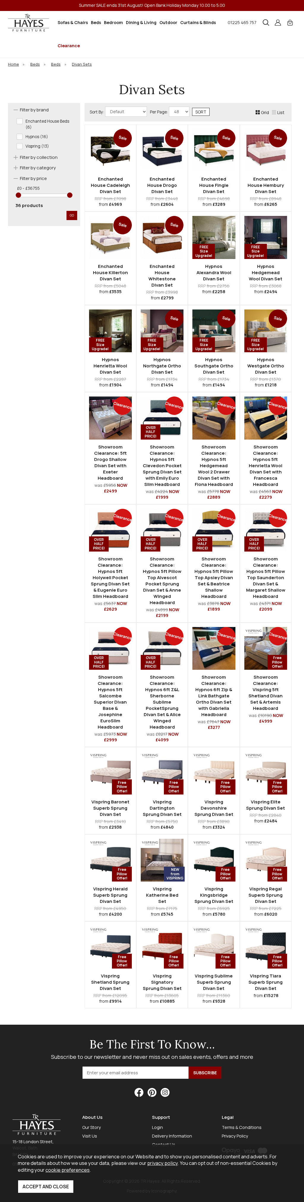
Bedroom (113, 22)
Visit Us (89, 1136)
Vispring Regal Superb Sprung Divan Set (265, 895)
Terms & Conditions (242, 1127)
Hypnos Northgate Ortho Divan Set (162, 365)
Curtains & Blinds (198, 22)
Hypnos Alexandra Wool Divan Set (214, 272)
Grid (265, 112)
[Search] (266, 22)
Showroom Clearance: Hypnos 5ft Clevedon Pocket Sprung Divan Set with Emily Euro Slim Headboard (162, 465)
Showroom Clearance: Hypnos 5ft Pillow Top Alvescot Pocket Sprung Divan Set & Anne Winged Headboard (162, 581)
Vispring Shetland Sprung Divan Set (110, 982)
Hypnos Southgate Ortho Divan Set (213, 365)
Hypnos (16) (37, 136)
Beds (96, 22)
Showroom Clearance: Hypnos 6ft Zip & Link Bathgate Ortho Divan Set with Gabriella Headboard (213, 696)
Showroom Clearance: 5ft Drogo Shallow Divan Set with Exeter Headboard (110, 462)
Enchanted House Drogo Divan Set (162, 185)
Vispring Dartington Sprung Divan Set (162, 808)
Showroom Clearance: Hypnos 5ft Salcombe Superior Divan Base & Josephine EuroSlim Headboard (110, 702)
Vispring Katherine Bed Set (162, 895)
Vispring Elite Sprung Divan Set (265, 805)
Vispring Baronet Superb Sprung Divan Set (110, 808)
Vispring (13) (37, 146)
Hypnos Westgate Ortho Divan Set (265, 365)
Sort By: (97, 112)
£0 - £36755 (28, 188)
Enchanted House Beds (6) (47, 124)
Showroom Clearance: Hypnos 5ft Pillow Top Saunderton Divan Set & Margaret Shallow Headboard (265, 577)
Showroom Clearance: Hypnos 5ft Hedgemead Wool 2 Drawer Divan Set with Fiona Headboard (214, 465)
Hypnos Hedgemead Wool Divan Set (265, 272)
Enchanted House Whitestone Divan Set (162, 275)
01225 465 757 (242, 22)
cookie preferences (67, 1169)
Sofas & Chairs (73, 22)
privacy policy (162, 1163)
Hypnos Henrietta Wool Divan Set (110, 365)
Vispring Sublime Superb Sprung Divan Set (214, 982)
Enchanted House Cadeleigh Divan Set (110, 185)
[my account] (278, 22)
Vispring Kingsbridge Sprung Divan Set (213, 895)
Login (157, 1127)
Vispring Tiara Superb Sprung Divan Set (265, 982)
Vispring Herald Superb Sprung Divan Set (110, 895)
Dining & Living (141, 22)
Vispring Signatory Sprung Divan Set (162, 982)
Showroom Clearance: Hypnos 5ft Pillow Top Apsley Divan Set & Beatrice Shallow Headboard (213, 577)
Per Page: (159, 112)
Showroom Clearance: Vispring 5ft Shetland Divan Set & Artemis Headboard (265, 692)
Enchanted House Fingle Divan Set (214, 185)
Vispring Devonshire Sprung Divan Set (213, 808)
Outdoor (168, 22)
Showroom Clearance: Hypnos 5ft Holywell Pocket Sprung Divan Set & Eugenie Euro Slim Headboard (110, 577)
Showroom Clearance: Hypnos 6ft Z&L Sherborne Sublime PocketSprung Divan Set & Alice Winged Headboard (162, 702)
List (280, 112)
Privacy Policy (235, 1136)
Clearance (69, 45)
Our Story (91, 1127)
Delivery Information (172, 1136)
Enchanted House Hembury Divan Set (266, 185)
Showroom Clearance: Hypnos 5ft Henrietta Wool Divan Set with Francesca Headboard (265, 465)
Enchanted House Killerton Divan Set (110, 272)
